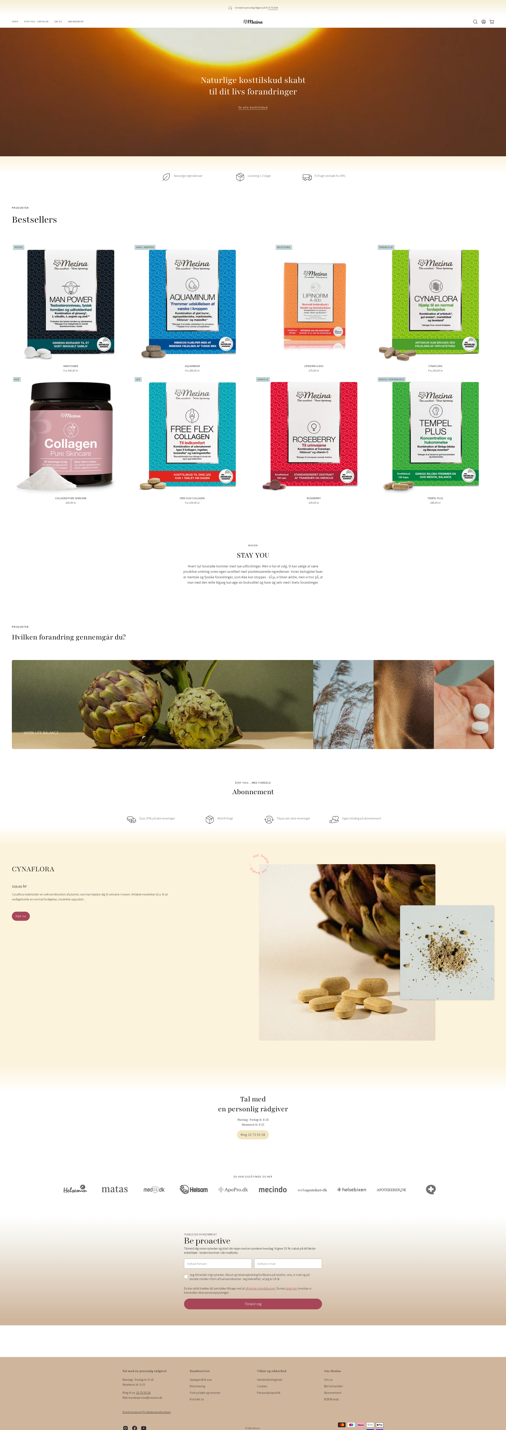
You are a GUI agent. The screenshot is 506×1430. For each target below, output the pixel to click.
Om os (328, 1380)
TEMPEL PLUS (435, 498)
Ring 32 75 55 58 (253, 1135)
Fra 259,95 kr (435, 370)
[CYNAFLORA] (347, 952)
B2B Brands (331, 1399)
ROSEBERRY (314, 498)
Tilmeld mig (253, 1304)
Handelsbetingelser (269, 1380)
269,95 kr (435, 502)
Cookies (262, 1386)
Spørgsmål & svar (201, 1380)
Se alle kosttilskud (253, 107)
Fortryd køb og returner (205, 1393)
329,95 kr (314, 502)
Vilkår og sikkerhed (271, 1371)
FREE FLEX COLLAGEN (192, 498)
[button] (475, 22)
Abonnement (332, 1393)
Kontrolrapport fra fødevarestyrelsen (147, 1412)
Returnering (197, 1386)
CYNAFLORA (435, 366)
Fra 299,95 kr (192, 370)
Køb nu (21, 916)
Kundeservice (200, 1371)
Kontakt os (197, 1399)
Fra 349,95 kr (70, 370)
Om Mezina (332, 1371)
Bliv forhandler (333, 1386)
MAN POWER (70, 366)
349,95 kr (70, 502)
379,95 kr (314, 370)
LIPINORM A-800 (313, 366)
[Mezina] (253, 22)
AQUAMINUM (192, 366)
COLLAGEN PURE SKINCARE (71, 498)
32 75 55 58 (273, 7)
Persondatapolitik (268, 1393)
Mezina (256, 1428)
